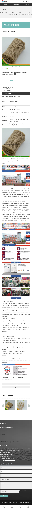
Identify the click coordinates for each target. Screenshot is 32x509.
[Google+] (4, 464)
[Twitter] (9, 464)
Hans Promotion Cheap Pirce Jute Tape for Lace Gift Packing (10, 412)
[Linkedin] (6, 464)
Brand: (4, 88)
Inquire (11, 80)
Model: (4, 87)
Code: (4, 90)
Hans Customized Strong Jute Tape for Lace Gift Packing (22, 412)
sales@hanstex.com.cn (9, 454)
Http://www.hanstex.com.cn (9, 460)
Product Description (7, 93)
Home (5, 4)
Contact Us (16, 4)
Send (4, 495)
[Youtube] (11, 464)
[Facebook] (1, 464)
